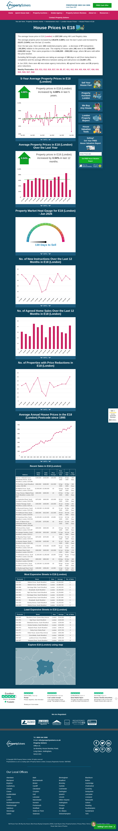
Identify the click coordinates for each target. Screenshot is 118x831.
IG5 (80, 69)
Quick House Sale (22, 13)
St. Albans (62, 811)
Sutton (8, 814)
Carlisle (62, 786)
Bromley (62, 783)
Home (10, 13)
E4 (58, 69)
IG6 (84, 69)
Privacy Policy (81, 824)
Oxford (87, 803)
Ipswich (62, 794)
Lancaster (89, 794)
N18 (32, 72)
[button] (45, 666)
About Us (93, 13)
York (86, 814)
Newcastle (89, 800)
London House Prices (69, 21)
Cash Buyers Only (59, 824)
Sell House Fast (13, 824)
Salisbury (9, 808)
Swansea (36, 814)
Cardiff (35, 786)
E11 (40, 69)
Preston (62, 805)
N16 (24, 72)
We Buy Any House (24, 824)
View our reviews (113, 415)
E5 (61, 69)
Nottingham (63, 803)
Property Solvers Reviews (76, 13)
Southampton (90, 808)
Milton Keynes (64, 800)
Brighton (9, 783)
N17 (28, 72)
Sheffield (36, 808)
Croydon (36, 791)
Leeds (8, 797)
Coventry (88, 789)
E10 (36, 69)
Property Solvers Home (34, 21)
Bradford (62, 780)
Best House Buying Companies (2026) (42, 824)
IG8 (92, 69)
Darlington (63, 791)
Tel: (40, 737)
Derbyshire (89, 791)
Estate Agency (57, 13)
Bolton (87, 780)
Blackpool (10, 780)
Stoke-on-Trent (38, 811)
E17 (53, 69)
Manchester (37, 800)
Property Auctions (40, 13)
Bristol (35, 783)
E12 (45, 69)
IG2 (72, 69)
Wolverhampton (65, 814)
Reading (88, 805)
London (48, 36)
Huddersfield (11, 794)
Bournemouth (38, 780)
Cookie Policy (101, 824)
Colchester (63, 789)
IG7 (88, 69)
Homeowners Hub (52, 21)
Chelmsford (89, 786)
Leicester (36, 797)
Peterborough (11, 805)
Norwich (36, 803)
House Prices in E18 (86, 21)
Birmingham (63, 778)
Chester (9, 789)
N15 (19, 72)
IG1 (68, 69)
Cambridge (89, 783)
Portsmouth (37, 805)
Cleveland (36, 789)
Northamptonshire (13, 803)
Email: (47, 740)
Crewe (8, 791)
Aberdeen (10, 778)
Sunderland (89, 811)
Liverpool (88, 797)
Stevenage (10, 811)
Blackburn (89, 778)
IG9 (97, 69)
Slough (61, 808)
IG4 (76, 69)
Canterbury (10, 786)
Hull (34, 794)
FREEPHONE (78, 6)
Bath (34, 778)
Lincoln (61, 797)
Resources (104, 13)
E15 (49, 69)
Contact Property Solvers (59, 17)
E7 (64, 69)
